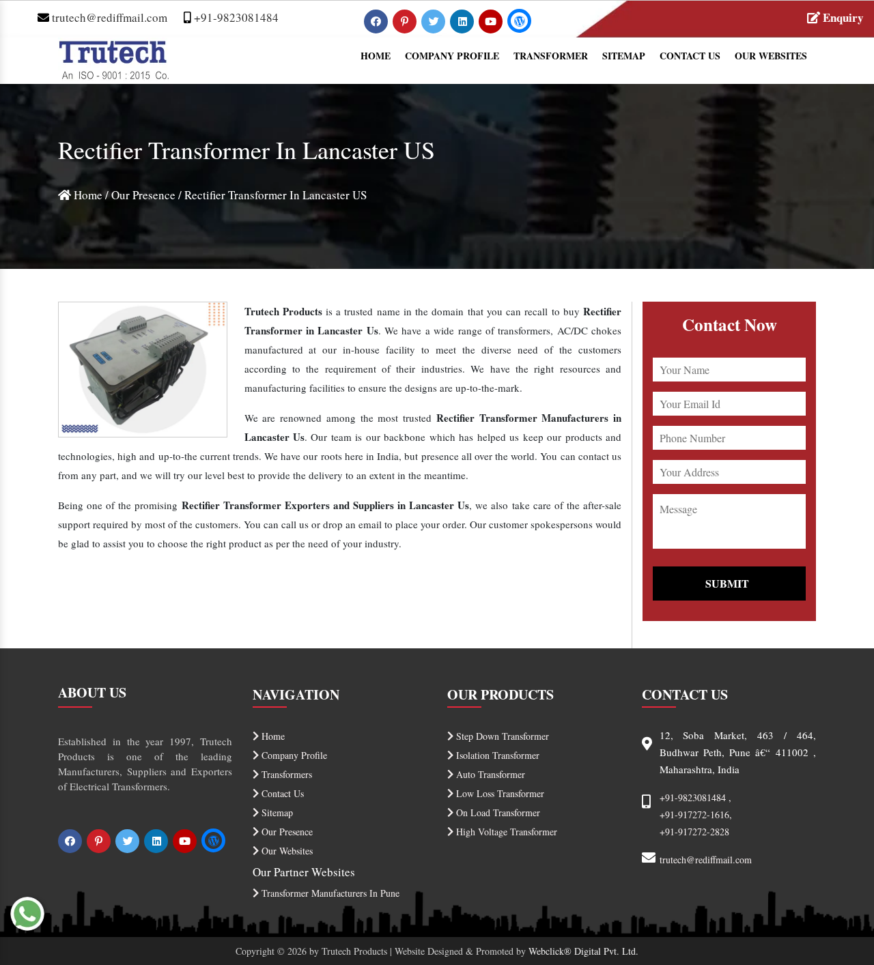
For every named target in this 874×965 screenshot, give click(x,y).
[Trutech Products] (113, 58)
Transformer (550, 55)
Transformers (285, 774)
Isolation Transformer (496, 755)
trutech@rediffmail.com (108, 17)
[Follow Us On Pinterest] (406, 21)
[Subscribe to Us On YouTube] (492, 21)
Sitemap (623, 55)
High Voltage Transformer (505, 831)
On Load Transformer (496, 812)
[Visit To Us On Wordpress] (519, 21)
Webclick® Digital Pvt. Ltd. (583, 951)
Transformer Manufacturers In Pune (329, 893)
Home (376, 55)
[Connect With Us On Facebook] (377, 21)
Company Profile (452, 55)
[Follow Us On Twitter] (434, 21)
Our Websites (771, 55)
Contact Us (690, 55)
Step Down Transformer (501, 736)
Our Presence (143, 195)
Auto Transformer (489, 774)
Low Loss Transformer (498, 793)
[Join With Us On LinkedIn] (463, 21)
